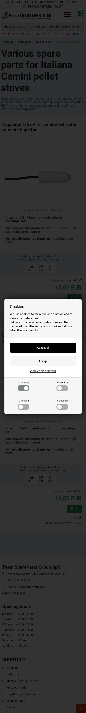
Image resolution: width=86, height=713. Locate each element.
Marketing (62, 382)
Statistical (62, 400)
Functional (24, 400)
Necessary (23, 382)
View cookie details (43, 371)
